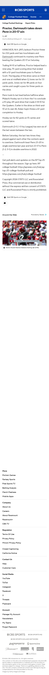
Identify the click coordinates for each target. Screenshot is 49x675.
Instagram (6, 587)
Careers (5, 511)
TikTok (5, 582)
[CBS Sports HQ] (35, 634)
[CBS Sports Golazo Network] (24, 639)
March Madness (9, 492)
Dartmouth (7, 56)
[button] (3, 10)
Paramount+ (7, 519)
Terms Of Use (8, 534)
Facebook (6, 591)
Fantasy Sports (8, 479)
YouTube (6, 578)
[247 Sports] (16, 643)
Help (4, 564)
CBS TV (5, 524)
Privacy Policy (8, 538)
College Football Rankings (12, 23)
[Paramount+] (11, 648)
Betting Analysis (9, 488)
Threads (5, 599)
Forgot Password (9, 627)
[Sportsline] (33, 643)
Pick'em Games (9, 475)
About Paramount (10, 515)
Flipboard (6, 604)
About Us (6, 507)
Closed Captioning (10, 549)
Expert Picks (30, 23)
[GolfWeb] (31, 654)
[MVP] (40, 648)
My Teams (6, 623)
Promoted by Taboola (37, 215)
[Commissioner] (27, 648)
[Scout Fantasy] (18, 654)
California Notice (9, 553)
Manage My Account (11, 614)
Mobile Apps (7, 496)
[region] (24, 233)
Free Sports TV (8, 483)
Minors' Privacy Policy (11, 543)
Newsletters (7, 618)
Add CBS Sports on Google (17, 44)
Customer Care (9, 568)
